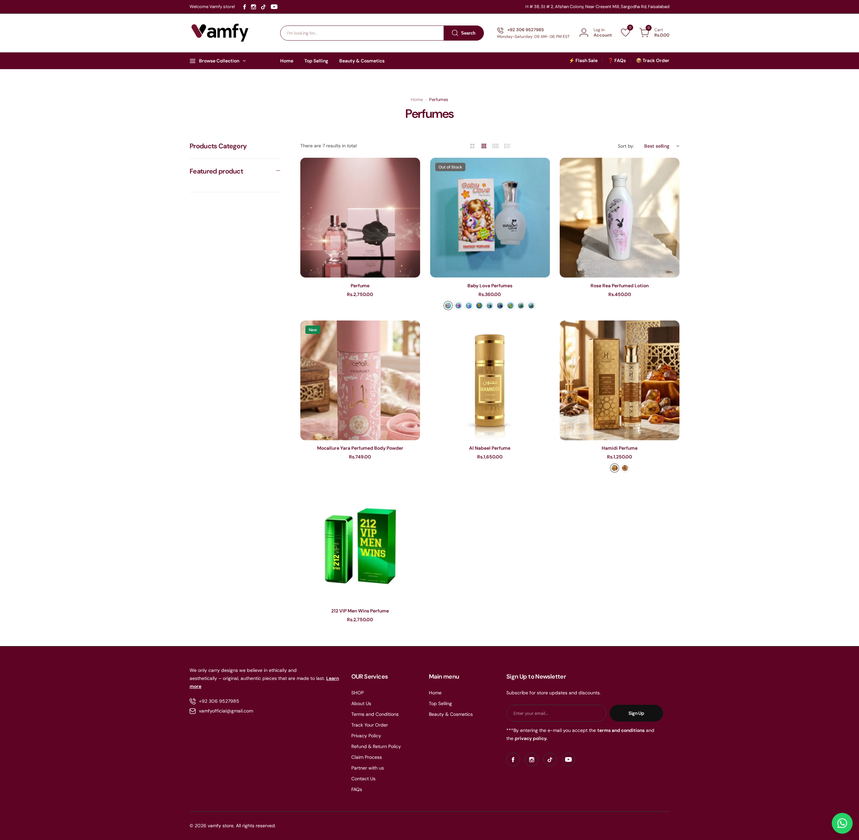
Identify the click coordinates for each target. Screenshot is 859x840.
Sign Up (636, 713)
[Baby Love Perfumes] (490, 218)
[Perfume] (360, 218)
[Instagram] (253, 6)
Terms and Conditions (375, 714)
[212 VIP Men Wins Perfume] (360, 543)
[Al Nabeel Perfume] (490, 380)
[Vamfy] (220, 33)
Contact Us (363, 779)
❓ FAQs (617, 60)
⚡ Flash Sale (583, 60)
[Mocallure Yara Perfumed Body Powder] (360, 380)
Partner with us (367, 768)
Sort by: (626, 146)
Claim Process (366, 757)
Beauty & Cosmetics (451, 714)
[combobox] (382, 33)
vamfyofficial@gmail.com (226, 711)
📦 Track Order (652, 60)
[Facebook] (244, 6)
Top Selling (440, 703)
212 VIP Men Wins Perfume (360, 611)
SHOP (357, 693)
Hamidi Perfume (620, 448)
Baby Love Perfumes (489, 286)
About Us (361, 703)
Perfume (360, 286)
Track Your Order (369, 725)
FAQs (356, 789)
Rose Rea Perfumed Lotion (620, 286)
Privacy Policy (366, 736)
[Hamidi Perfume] (619, 380)
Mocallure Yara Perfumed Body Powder (360, 448)
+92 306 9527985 (219, 701)
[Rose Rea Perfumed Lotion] (619, 218)
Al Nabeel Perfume (489, 448)
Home (417, 99)
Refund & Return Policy (376, 746)
